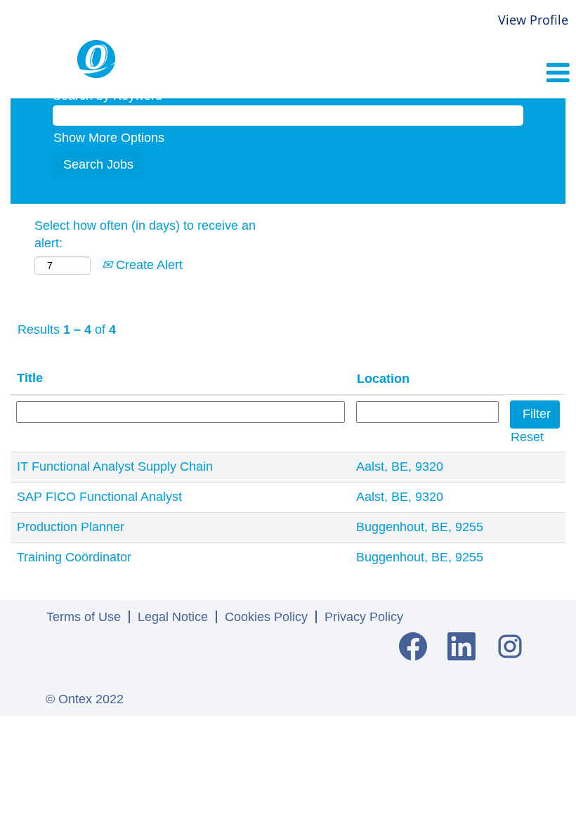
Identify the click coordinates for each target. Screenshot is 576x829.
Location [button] (383, 379)
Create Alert (147, 265)
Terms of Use (83, 617)
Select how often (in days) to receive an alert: (145, 234)
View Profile (533, 19)
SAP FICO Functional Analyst (99, 497)
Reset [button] (527, 437)
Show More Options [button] (108, 138)
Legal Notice (173, 617)
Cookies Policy (266, 617)
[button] (480, 74)
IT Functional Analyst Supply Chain (115, 466)
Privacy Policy (364, 617)
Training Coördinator (74, 557)
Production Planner (70, 527)
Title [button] (30, 378)
